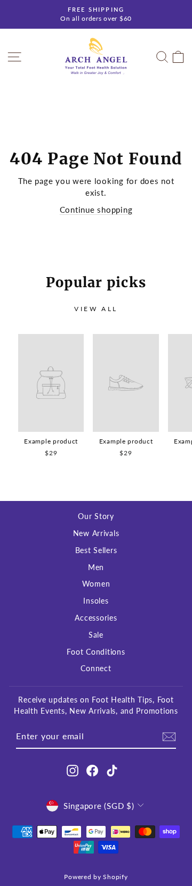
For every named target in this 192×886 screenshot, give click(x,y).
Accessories (96, 618)
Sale (96, 635)
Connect (96, 668)
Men (96, 567)
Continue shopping (96, 209)
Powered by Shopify (95, 877)
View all (96, 309)
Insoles (95, 601)
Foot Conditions (96, 652)
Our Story (96, 516)
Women (96, 584)
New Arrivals (96, 533)
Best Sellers (96, 550)
